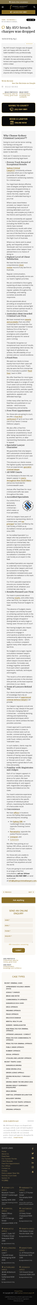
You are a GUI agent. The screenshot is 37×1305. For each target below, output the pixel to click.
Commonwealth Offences (16, 999)
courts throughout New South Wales (19, 479)
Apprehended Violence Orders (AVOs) (18, 988)
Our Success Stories (9, 1159)
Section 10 (6, 1178)
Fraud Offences (12, 1014)
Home (3, 20)
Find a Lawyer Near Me (10, 1173)
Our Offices (6, 1166)
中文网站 (5, 1180)
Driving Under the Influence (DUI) (19, 1082)
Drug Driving (11, 1091)
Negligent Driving (13, 1098)
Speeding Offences (13, 1109)
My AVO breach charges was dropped (18, 29)
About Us (5, 1154)
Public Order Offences (15, 1047)
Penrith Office (27, 1229)
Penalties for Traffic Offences (18, 1102)
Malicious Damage (13, 1018)
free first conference (14, 418)
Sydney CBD (18, 821)
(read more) (18, 1137)
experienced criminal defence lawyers (19, 698)
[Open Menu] (3, 7)
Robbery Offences (13, 1051)
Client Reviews (7, 1161)
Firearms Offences (13, 1010)
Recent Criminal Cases (13, 983)
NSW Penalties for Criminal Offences (17, 1030)
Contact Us (6, 1168)
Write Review (7, 81)
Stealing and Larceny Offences (18, 1058)
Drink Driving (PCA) (13, 1069)
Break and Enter (12, 996)
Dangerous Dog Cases (15, 1003)
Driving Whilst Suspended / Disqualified (17, 1086)
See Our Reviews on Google (23, 83)
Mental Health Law (14, 1021)
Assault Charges (13, 992)
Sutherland (14, 840)
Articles (4, 1171)
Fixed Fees (5, 1156)
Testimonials (11, 20)
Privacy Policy (18, 1291)
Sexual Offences (12, 1054)
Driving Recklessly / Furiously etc (18, 1077)
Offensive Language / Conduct (18, 1034)
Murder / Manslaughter (16, 1025)
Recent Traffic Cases (12, 1062)
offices (16, 813)
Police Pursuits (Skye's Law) (17, 1106)
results (17, 598)
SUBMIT (19, 950)
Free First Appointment (10, 1163)
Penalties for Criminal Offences (19, 1043)
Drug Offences (12, 1007)
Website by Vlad (18, 1301)
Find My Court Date (9, 1175)
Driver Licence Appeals (15, 1073)
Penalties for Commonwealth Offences (18, 1039)
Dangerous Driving (14, 1065)
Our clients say (11, 1121)
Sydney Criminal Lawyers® (13, 169)
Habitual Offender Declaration (19, 1095)
